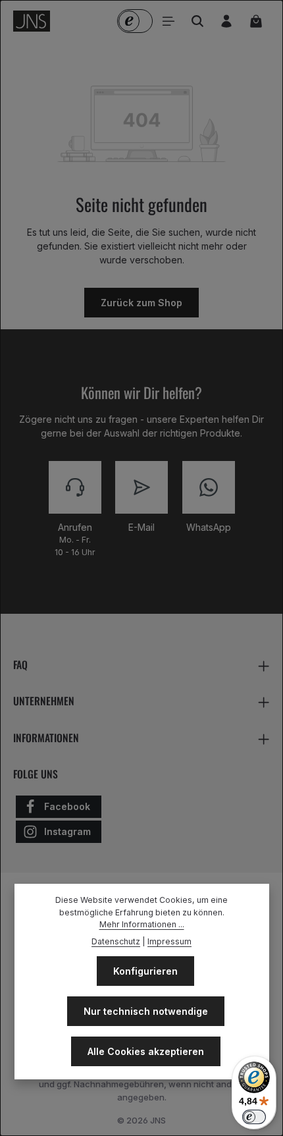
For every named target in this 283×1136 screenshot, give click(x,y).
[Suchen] (197, 21)
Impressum (169, 941)
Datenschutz (115, 941)
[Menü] (168, 21)
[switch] (254, 1117)
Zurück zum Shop (141, 302)
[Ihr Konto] (226, 21)
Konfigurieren (145, 971)
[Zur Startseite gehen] (31, 21)
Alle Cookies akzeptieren (146, 1051)
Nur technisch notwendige (146, 1011)
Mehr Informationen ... (141, 924)
